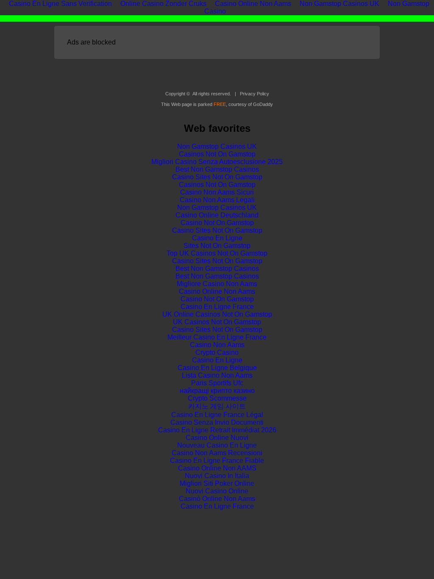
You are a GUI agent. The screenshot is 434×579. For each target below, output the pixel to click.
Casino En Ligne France (217, 306)
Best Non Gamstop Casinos (217, 169)
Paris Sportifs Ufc (217, 383)
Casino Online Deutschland (217, 215)
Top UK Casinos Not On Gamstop (217, 253)
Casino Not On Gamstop (217, 222)
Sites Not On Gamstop (217, 245)
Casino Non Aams (217, 344)
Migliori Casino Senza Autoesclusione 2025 (217, 161)
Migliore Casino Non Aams (217, 283)
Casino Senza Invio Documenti (217, 422)
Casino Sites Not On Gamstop (217, 177)
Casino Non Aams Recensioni (217, 453)
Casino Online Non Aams (217, 291)
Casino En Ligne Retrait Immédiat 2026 (217, 430)
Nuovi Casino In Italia (217, 475)
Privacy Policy (254, 93)
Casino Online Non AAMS (217, 468)
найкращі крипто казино (217, 390)
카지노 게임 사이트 (217, 406)
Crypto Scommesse (217, 398)
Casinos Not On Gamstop (217, 154)
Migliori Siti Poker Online (217, 483)
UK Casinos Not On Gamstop (217, 322)
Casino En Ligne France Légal (217, 414)
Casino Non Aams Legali (217, 199)
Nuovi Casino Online (217, 491)
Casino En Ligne (217, 238)
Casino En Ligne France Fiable (217, 460)
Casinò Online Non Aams (217, 498)
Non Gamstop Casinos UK (217, 146)
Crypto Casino (217, 352)
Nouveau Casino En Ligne (217, 445)
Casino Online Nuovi (217, 437)
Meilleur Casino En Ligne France (217, 337)
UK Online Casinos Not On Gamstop (217, 314)
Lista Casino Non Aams (217, 375)
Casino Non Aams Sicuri (217, 192)
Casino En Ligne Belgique (217, 367)
